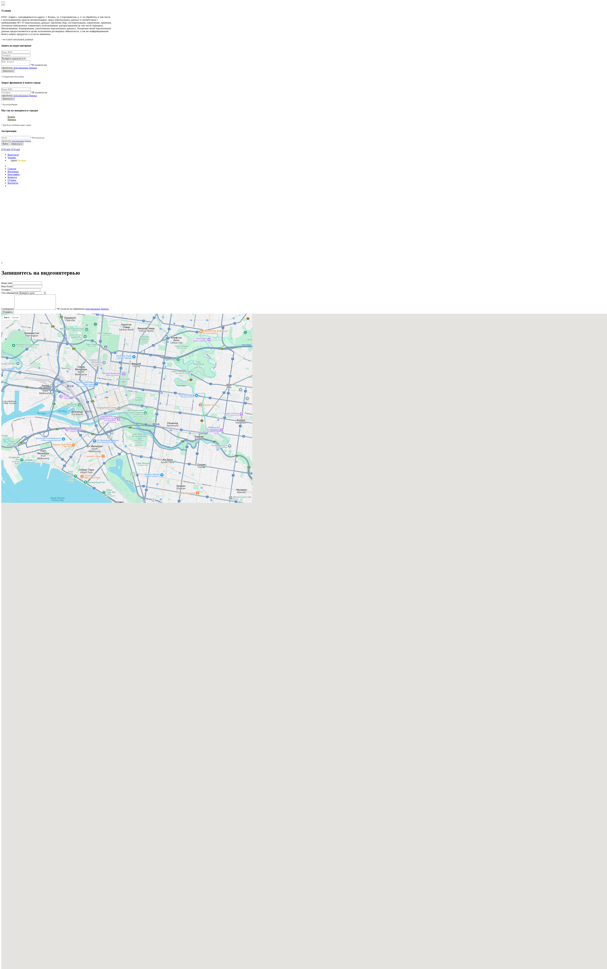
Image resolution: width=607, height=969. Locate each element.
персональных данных (25, 67)
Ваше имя (6, 283)
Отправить (8, 312)
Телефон (5, 289)
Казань (11, 116)
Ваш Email (7, 286)
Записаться (8, 71)
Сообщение (7, 308)
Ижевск (12, 119)
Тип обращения (9, 293)
